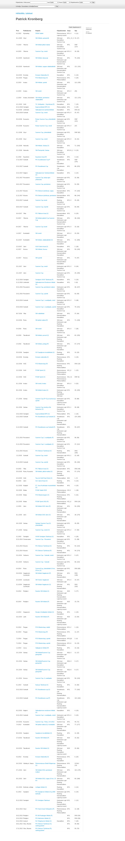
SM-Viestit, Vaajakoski (42, 580)
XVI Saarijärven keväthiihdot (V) (44, 352)
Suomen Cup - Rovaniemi (43, 539)
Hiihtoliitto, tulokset (24, 13)
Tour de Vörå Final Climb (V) (43, 478)
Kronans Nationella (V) (42, 75)
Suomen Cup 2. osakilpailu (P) (44, 437)
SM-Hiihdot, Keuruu (41, 249)
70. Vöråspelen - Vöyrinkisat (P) (44, 104)
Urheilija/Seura (33, 6)
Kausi (60, 2)
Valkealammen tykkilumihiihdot (44, 110)
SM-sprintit (38, 258)
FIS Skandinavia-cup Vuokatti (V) (45, 416)
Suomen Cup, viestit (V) (42, 530)
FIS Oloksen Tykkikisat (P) (43, 550)
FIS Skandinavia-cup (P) (42, 698)
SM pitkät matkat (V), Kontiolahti (45, 724)
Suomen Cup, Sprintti (41, 207)
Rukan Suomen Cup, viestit (43, 126)
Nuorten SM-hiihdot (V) (42, 591)
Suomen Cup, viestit (41, 51)
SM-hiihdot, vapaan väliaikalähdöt (45, 66)
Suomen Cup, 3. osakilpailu (43, 678)
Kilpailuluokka (75, 2)
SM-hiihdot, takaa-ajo (41, 58)
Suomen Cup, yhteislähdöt (43, 132)
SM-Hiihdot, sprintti (41, 82)
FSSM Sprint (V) (40, 370)
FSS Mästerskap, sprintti (42, 638)
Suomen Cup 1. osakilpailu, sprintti (45, 307)
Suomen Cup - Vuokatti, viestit (44, 555)
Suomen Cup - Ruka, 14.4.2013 (44, 722)
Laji (48, 2)
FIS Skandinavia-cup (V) (42, 689)
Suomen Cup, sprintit (41, 462)
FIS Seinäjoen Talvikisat (42, 800)
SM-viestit (38, 91)
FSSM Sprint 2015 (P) (42, 501)
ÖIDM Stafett (39, 33)
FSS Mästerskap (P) (41, 363)
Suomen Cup (39, 273)
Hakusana (27, 2)
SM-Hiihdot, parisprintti (42, 38)
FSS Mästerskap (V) (41, 78)
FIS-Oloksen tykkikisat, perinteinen (45, 195)
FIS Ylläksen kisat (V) (41, 213)
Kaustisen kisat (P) (41, 157)
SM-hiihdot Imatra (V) (41, 390)
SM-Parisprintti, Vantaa (42, 150)
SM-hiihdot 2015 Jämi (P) (43, 506)
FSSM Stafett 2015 (41, 490)
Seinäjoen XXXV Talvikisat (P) (44, 279)
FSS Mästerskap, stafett (42, 627)
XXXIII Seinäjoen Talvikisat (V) (44, 536)
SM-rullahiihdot (39, 313)
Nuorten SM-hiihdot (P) (42, 601)
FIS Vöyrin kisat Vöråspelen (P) (44, 809)
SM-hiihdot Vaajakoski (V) (43, 584)
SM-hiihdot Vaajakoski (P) (43, 573)
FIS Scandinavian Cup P (42, 159)
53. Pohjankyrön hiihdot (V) (43, 821)
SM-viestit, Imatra (40, 383)
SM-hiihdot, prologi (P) (42, 344)
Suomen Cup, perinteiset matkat (45, 287)
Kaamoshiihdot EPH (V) (42, 107)
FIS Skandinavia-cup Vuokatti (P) (45, 427)
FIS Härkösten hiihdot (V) (43, 818)
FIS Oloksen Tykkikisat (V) (43, 451)
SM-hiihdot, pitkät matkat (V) (43, 471)
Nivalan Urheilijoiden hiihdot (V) (44, 612)
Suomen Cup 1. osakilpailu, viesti (45, 300)
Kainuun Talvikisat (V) (41, 685)
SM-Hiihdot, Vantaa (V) (42, 145)
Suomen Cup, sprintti (41, 293)
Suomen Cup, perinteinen (43, 184)
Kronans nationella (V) (42, 357)
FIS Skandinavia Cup (41, 166)
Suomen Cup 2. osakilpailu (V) (44, 444)
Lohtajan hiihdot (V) (41, 787)
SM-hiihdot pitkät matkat (42, 44)
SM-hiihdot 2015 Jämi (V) (43, 515)
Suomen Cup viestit (41, 200)
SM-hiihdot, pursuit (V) (42, 335)
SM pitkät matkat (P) (41, 320)
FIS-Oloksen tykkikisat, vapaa (44, 191)
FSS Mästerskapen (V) (42, 495)
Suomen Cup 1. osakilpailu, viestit (45, 715)
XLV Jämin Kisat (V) (41, 481)
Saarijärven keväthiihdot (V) (43, 733)
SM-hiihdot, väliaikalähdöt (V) (44, 240)
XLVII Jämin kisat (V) (41, 246)
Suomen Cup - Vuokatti (42, 562)
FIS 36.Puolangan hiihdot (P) (43, 815)
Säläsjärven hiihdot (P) (42, 648)
